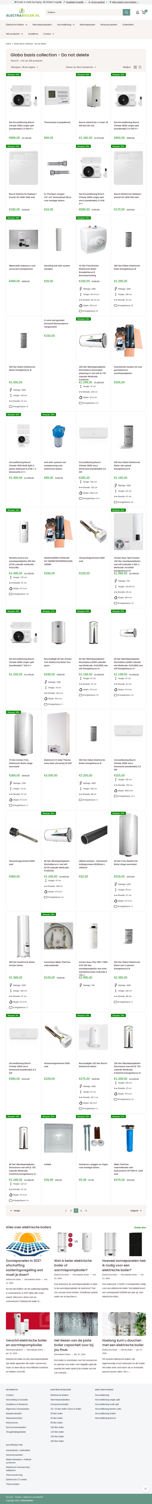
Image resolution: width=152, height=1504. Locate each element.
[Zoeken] (126, 12)
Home (8, 44)
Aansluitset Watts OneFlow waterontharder (57, 964)
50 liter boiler (56, 1418)
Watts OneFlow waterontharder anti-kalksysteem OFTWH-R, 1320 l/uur (128, 1169)
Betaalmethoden (14, 1413)
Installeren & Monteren (17, 1404)
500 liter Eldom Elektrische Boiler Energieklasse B (92, 761)
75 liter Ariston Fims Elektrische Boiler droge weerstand (21, 763)
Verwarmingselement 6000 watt (22, 862)
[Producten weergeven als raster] (135, 67)
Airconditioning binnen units (108, 1409)
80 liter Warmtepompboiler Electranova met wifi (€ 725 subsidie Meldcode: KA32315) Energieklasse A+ (22, 1169)
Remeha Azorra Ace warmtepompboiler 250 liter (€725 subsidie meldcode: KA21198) (22, 563)
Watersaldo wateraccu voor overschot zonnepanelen (22, 267)
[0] (143, 12)
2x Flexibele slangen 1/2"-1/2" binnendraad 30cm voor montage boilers (57, 197)
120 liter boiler (57, 1432)
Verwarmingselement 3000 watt (92, 559)
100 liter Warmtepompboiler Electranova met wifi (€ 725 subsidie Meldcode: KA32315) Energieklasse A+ (127, 1068)
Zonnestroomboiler (59, 1404)
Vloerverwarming (14, 1475)
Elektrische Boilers (15, 24)
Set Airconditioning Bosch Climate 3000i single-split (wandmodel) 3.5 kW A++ (126, 125)
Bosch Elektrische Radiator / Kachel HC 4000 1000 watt (23, 195)
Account (9, 1497)
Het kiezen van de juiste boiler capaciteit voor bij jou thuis (73, 1345)
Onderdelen (128, 24)
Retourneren (12, 1422)
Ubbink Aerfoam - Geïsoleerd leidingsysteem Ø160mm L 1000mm (93, 864)
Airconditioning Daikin (105, 1413)
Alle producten (13, 33)
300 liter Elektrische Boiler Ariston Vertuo (22, 964)
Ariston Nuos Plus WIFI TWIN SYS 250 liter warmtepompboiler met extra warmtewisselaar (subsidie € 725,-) (93, 967)
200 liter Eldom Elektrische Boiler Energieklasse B (22, 368)
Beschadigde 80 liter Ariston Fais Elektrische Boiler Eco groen (58, 662)
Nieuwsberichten (14, 1418)
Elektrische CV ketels (16, 1479)
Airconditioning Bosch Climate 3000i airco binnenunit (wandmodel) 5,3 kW (22, 1068)
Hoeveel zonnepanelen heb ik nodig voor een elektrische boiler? (124, 1265)
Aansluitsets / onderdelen (18, 1450)
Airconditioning (64, 24)
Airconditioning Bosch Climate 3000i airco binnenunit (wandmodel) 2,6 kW (92, 467)
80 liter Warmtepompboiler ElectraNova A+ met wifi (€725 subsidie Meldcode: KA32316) (56, 866)
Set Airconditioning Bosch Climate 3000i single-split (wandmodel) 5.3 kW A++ (21, 125)
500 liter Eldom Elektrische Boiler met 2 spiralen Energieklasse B (127, 965)
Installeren (33, 33)
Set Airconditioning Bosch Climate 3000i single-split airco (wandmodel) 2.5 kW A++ (91, 199)
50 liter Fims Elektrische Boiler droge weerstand (126, 862)
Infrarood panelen (108, 24)
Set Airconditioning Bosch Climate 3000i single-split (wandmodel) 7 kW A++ (21, 662)
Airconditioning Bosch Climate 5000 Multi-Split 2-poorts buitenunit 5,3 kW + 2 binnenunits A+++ (22, 467)
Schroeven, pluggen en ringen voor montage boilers (93, 1166)
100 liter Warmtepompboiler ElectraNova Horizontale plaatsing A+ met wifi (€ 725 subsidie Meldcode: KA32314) (92, 372)
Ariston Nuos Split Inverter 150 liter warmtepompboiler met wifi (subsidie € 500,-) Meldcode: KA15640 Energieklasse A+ (127, 563)
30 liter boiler (56, 1413)
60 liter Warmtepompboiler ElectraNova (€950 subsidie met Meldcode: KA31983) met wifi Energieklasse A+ (93, 664)
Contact (47, 33)
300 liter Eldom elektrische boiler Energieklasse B (127, 267)
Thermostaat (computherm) (57, 122)
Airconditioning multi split (107, 1404)
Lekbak (47, 1164)
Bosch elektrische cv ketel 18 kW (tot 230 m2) (93, 124)
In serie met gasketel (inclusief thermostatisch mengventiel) (56, 323)
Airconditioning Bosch (105, 1418)
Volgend (134, 1210)
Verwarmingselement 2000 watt (57, 1065)
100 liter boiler (57, 1427)
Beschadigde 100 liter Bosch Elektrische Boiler (93, 1065)
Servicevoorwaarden (16, 1427)
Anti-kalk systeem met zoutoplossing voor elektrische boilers (55, 465)
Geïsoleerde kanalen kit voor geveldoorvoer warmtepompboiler (128, 370)
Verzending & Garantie (17, 1399)
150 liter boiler (57, 1436)
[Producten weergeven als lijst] (140, 67)
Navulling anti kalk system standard (57, 267)
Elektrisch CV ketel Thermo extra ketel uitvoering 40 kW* (58, 761)
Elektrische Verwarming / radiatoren (18, 1469)
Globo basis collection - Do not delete (30, 44)
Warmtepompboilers (42, 24)
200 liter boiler (57, 1441)
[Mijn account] (137, 12)
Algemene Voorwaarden (17, 1409)
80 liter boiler (56, 1422)
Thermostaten (12, 1484)
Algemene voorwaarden (33, 1497)
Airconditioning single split (107, 1399)
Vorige (17, 1210)
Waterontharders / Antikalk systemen (18, 1461)
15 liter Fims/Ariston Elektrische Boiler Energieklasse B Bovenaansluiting (89, 270)
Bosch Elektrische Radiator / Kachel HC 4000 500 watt (128, 195)
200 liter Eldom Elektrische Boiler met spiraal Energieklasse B (127, 465)
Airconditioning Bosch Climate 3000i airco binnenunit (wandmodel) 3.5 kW (127, 765)
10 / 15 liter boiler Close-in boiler (65, 1409)
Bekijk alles (140, 1227)
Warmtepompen (87, 24)
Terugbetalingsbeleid (16, 1432)
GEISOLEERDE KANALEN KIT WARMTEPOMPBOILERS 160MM (58, 561)
